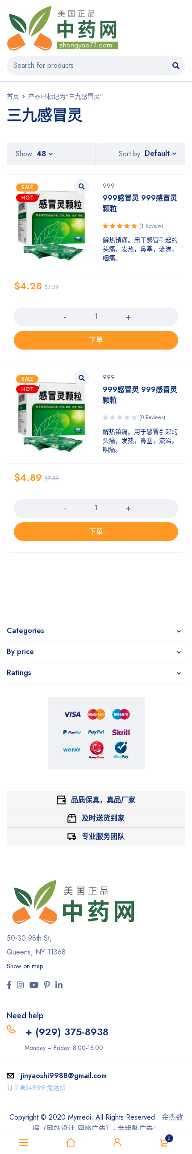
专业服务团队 (103, 836)
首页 (13, 96)
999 (109, 185)
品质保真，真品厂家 (103, 800)
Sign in (117, 1142)
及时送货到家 (103, 818)
